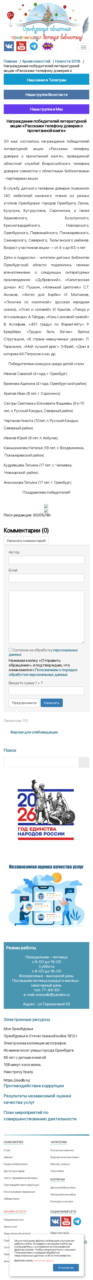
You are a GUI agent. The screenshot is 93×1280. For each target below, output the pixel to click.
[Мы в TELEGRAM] (34, 46)
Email (13, 570)
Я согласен (66, 1267)
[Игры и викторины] (47, 46)
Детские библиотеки (62, 1187)
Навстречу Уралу (18, 1072)
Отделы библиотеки (16, 1164)
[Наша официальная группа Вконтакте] (9, 46)
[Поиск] (84, 762)
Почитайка (57, 1171)
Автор (14, 552)
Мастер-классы (60, 1164)
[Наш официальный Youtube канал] (21, 46)
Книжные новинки (62, 1150)
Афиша (8, 1157)
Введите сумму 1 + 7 (26, 683)
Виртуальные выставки (64, 1157)
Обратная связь (59, 1233)
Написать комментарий (26, 541)
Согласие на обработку (43, 652)
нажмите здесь (43, 1260)
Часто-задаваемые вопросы (21, 1178)
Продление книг (14, 1219)
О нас (7, 1150)
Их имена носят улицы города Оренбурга (39, 1050)
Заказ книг (11, 1226)
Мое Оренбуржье (18, 1029)
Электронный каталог (17, 1233)
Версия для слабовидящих (34, 732)
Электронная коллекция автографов (35, 1043)
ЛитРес (8, 1247)
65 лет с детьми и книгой (25, 1057)
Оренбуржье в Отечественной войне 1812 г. (41, 1036)
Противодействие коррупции (21, 1185)
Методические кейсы (63, 1194)
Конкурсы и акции (61, 1201)
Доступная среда (14, 1171)
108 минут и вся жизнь (22, 1064)
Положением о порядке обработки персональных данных (43, 672)
